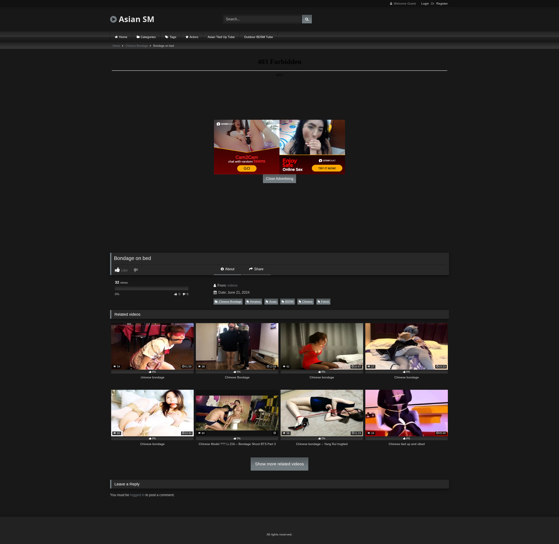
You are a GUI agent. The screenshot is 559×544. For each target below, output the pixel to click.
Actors (194, 37)
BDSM (289, 301)
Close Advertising (279, 178)
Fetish (325, 301)
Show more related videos (279, 464)
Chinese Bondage (137, 45)
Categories (148, 37)
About (229, 269)
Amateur (255, 301)
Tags (173, 37)
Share (258, 269)
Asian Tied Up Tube (221, 37)
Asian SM (135, 19)
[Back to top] (545, 531)
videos (232, 285)
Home (123, 37)
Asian (272, 301)
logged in (137, 495)
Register (442, 3)
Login (425, 3)
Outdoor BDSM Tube (258, 37)
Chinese (307, 301)
